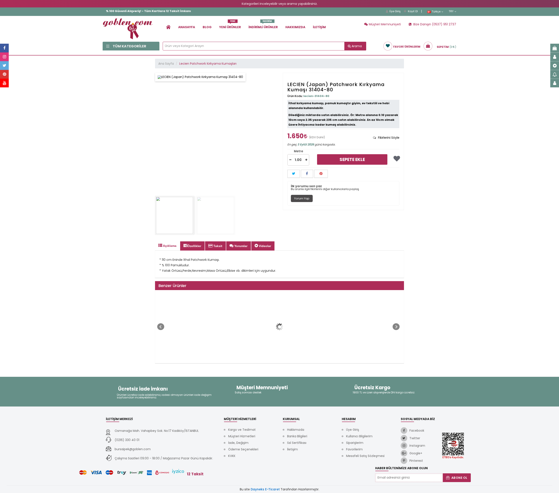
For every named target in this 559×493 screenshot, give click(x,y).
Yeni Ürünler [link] (230, 25)
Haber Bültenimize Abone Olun (401, 468)
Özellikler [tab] (194, 246)
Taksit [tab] (217, 246)
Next (396, 326)
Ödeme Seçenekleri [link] (243, 449)
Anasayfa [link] (186, 27)
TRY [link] (451, 11)
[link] (168, 27)
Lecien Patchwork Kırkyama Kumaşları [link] (207, 63)
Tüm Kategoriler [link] (129, 46)
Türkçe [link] (436, 11)
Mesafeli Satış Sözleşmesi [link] (365, 456)
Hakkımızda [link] (295, 27)
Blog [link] (207, 27)
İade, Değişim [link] (238, 443)
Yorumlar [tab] (240, 246)
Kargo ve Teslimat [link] (242, 429)
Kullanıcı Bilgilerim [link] (359, 436)
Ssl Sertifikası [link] (296, 443)
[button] (290, 159)
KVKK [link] (231, 456)
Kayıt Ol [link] (413, 11)
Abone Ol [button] (459, 478)
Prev (160, 326)
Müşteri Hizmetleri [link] (241, 436)
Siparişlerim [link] (354, 443)
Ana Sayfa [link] (166, 63)
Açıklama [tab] (169, 245)
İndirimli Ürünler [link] (263, 25)
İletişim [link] (319, 27)
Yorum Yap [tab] (301, 198)
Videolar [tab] (264, 246)
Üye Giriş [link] (394, 11)
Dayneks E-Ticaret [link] (265, 489)
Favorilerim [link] (354, 449)
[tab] (386, 137)
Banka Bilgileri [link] (297, 436)
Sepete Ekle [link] (352, 159)
